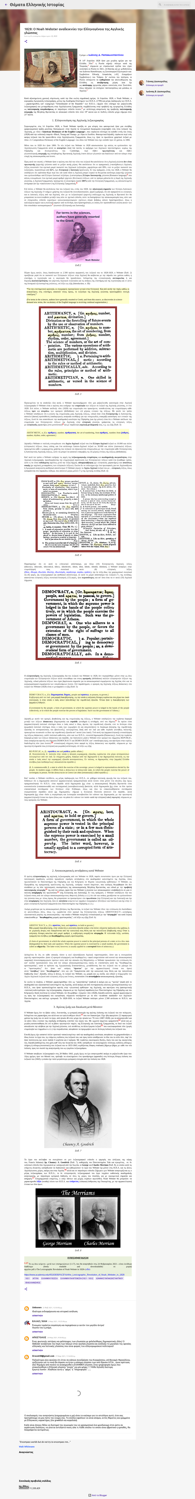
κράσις (87, 572)
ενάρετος (74, 1181)
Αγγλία (35, 1278)
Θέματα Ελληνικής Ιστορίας (37, 4)
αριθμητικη (70, 433)
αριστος (56, 925)
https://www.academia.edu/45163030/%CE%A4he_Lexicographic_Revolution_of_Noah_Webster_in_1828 (74, 1275)
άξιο (39, 1181)
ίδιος (27, 572)
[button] (25, 41)
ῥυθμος (125, 433)
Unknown (37, 1307)
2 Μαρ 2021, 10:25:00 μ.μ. (57, 1321)
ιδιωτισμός (60, 572)
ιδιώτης (50, 572)
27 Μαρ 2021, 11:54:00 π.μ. (65, 1356)
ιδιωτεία (42, 572)
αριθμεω (52, 433)
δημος (67, 694)
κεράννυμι (71, 572)
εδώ (88, 1269)
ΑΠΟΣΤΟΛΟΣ (39, 1337)
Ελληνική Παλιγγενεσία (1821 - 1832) (77, 1278)
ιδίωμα (34, 572)
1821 (27, 1278)
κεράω (80, 572)
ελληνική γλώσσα (50, 1278)
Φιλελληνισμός (32, 1283)
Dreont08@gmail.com (43, 1356)
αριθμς (104, 433)
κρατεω (85, 694)
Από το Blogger (99, 1495)
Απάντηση (37, 1316)
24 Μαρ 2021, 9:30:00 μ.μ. (56, 1337)
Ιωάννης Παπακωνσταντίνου (109, 1278)
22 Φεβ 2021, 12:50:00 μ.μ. (52, 1307)
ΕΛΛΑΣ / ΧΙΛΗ (39, 1321)
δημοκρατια (57, 694)
